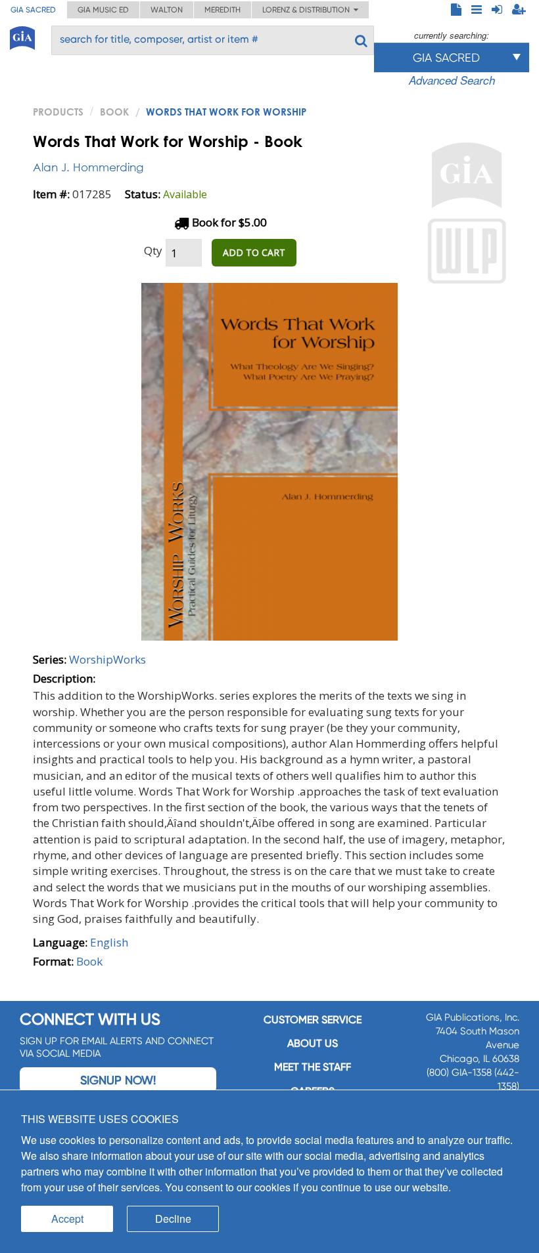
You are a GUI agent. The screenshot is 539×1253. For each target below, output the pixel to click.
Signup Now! (118, 1080)
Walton (167, 9)
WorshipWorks (107, 659)
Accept (67, 1218)
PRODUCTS (58, 111)
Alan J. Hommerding (88, 167)
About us (312, 1043)
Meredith (222, 9)
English (109, 942)
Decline (173, 1218)
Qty (153, 250)
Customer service (313, 1019)
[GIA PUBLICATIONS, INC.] (22, 36)
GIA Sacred (33, 9)
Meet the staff (312, 1067)
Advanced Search (452, 80)
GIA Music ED (103, 9)
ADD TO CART (254, 252)
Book (114, 111)
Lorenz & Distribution (308, 9)
